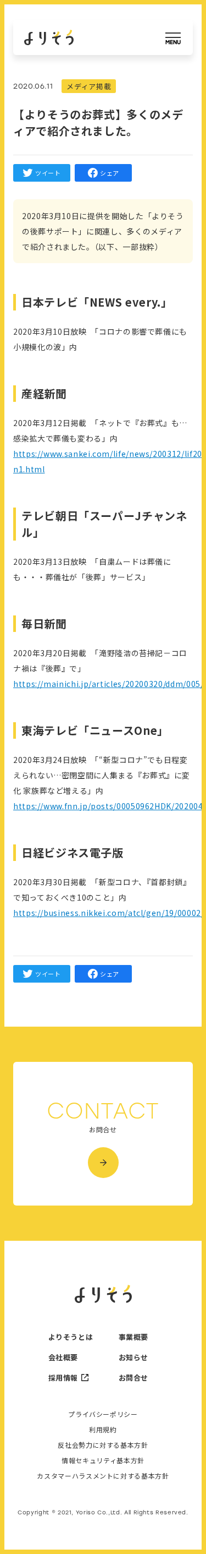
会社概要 (63, 1357)
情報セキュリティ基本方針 (103, 1460)
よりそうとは (68, 1336)
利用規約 (103, 1429)
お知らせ (134, 1357)
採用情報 (63, 1377)
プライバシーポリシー (102, 1414)
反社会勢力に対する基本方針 (103, 1445)
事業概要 (134, 1336)
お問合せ (134, 1377)
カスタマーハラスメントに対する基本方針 (103, 1476)
